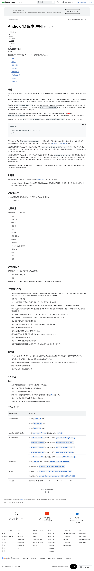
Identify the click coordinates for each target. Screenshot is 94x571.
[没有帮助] (84, 19)
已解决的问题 (15, 75)
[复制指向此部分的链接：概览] (14, 90)
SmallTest (37, 428)
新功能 (13, 78)
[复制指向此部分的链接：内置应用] (18, 209)
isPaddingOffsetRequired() (66, 457)
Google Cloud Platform (55, 558)
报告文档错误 (82, 536)
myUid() (60, 433)
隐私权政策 (21, 545)
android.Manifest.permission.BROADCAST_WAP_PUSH (57, 476)
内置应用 (14, 68)
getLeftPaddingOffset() (64, 442)
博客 (3, 548)
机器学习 (20, 536)
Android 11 (51, 551)
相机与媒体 (21, 542)
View (52, 395)
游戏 (19, 533)
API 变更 (14, 82)
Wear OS (35, 536)
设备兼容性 (15, 65)
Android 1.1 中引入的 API (60, 143)
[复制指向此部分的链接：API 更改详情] (20, 407)
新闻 (3, 545)
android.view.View (37, 438)
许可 (11, 566)
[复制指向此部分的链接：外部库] (16, 175)
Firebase (42, 558)
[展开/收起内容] (15, 32)
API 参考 (65, 539)
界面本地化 (15, 72)
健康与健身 (21, 539)
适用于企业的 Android (8, 536)
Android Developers (13, 19)
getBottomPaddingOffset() (65, 438)
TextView (36, 462)
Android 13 (51, 545)
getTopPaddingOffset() (64, 452)
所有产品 (68, 558)
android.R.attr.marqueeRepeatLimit (52, 466)
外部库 (13, 62)
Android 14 (51, 542)
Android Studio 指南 (69, 533)
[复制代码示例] (85, 124)
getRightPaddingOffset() (65, 447)
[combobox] (46, 2)
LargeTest (37, 419)
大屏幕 (35, 533)
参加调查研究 (82, 542)
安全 (3, 539)
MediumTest (38, 423)
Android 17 (51, 533)
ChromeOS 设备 (37, 539)
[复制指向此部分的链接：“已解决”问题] (23, 289)
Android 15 (51, 539)
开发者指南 (66, 536)
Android (4, 533)
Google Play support (84, 539)
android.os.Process (40, 433)
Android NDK (67, 545)
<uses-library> (40, 179)
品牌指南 (17, 566)
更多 (20, 2)
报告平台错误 (82, 533)
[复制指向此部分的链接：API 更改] (18, 377)
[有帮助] (82, 19)
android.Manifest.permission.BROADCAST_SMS (55, 471)
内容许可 (22, 499)
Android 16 (51, 536)
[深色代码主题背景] (83, 124)
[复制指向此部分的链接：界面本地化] (20, 267)
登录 (90, 2)
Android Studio (81, 2)
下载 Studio (66, 542)
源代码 (4, 542)
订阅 (73, 567)
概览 (12, 59)
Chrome (33, 558)
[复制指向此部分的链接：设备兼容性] (20, 193)
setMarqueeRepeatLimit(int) (59, 462)
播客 (3, 551)
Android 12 (51, 548)
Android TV (36, 545)
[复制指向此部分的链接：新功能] (16, 352)
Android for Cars (38, 542)
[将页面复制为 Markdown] (49, 26)
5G (18, 548)
